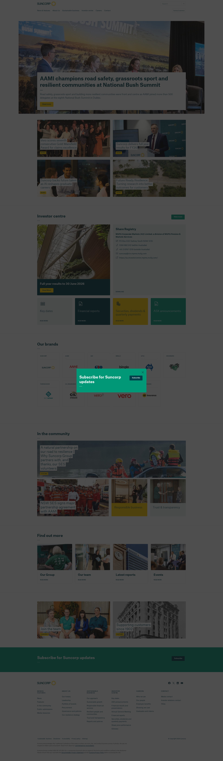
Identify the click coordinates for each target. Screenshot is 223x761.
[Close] (143, 372)
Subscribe (136, 378)
